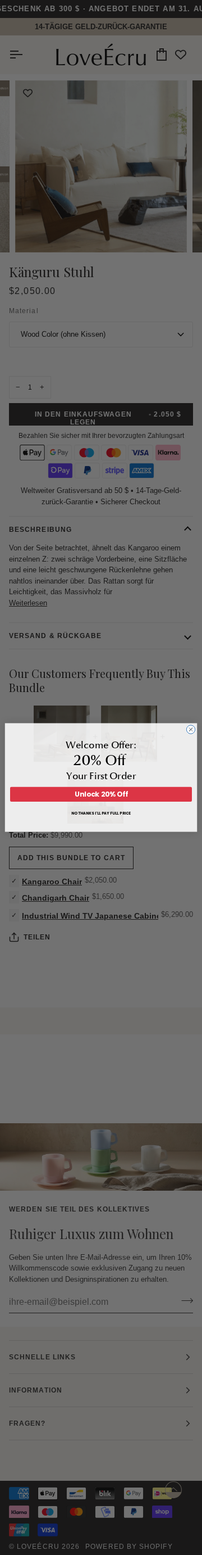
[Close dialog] (190, 729)
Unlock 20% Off (101, 794)
